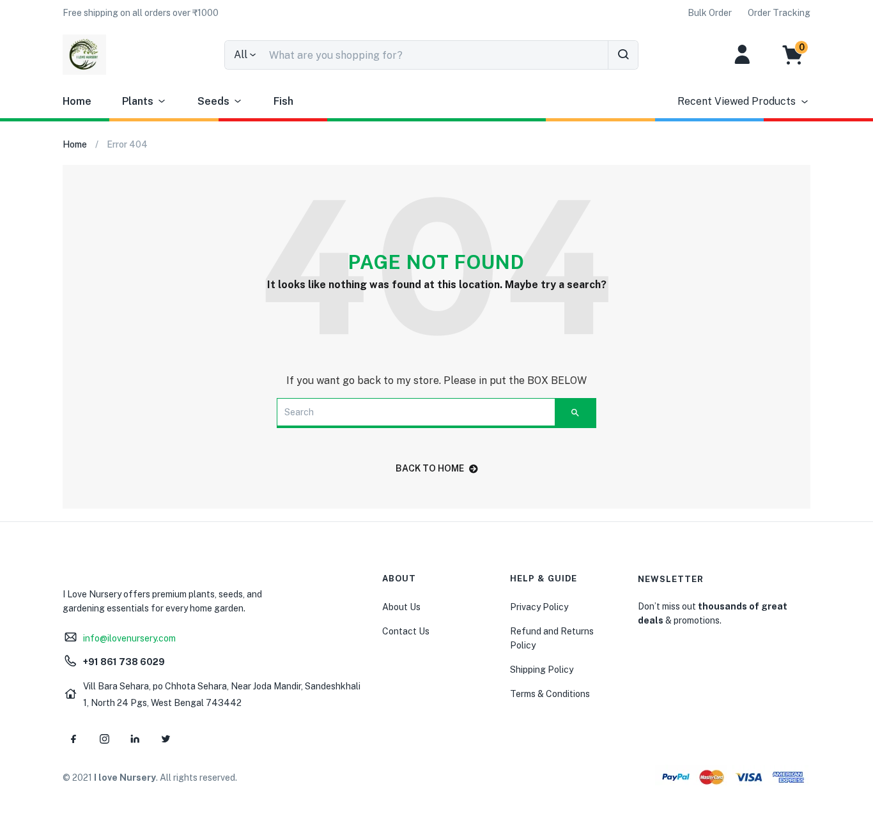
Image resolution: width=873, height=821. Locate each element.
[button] (141, 12)
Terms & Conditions (550, 694)
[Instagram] (104, 738)
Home (77, 101)
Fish (283, 101)
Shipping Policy (541, 669)
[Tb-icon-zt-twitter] (165, 738)
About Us (401, 607)
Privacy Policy (539, 607)
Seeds (213, 101)
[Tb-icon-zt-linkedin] (135, 738)
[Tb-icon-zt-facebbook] (73, 738)
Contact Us (405, 631)
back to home (430, 468)
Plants (137, 101)
